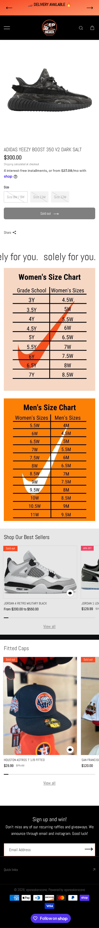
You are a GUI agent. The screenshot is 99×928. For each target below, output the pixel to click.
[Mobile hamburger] (6, 27)
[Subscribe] (88, 849)
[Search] (81, 27)
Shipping (8, 164)
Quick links (11, 869)
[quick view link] (70, 593)
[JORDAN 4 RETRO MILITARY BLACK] (40, 572)
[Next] (89, 7)
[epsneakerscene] (49, 27)
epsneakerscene (36, 889)
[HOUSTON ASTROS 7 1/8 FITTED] (40, 706)
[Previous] (9, 7)
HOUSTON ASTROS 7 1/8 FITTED (24, 760)
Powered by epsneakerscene (66, 889)
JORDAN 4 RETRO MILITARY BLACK (25, 603)
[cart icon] (92, 27)
